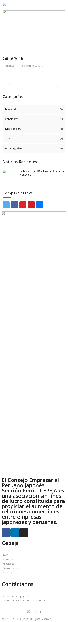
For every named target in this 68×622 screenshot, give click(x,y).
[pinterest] (22, 204)
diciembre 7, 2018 (32, 65)
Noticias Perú (13, 128)
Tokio (8, 138)
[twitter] (6, 204)
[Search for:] (34, 84)
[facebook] (14, 204)
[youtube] (31, 204)
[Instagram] (23, 532)
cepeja (10, 65)
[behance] (39, 204)
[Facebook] (6, 532)
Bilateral (10, 109)
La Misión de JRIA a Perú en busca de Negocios (42, 173)
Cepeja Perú (12, 119)
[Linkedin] (14, 532)
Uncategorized (14, 148)
